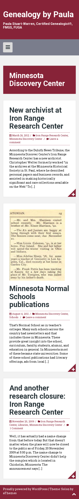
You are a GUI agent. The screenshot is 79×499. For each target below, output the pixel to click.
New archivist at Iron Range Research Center (36, 118)
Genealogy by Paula (38, 14)
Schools (13, 317)
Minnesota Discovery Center (25, 138)
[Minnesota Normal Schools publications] (37, 245)
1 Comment (16, 428)
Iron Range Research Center (52, 135)
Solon (65, 489)
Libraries (23, 424)
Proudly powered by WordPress (25, 489)
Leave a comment (36, 317)
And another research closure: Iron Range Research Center (37, 400)
